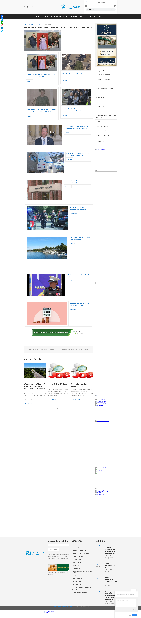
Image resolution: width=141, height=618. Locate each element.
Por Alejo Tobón (89, 340)
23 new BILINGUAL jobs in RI (111, 565)
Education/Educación (104, 83)
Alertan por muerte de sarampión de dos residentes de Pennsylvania (111, 595)
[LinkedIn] (1, 28)
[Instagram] (32, 7)
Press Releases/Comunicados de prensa (106, 116)
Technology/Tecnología (105, 146)
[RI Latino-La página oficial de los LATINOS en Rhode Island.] (70, 6)
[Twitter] (30, 7)
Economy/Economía (103, 79)
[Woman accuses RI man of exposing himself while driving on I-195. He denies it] (35, 370)
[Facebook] (27, 7)
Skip (130, 615)
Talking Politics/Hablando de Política (106, 140)
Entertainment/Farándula (106, 88)
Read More (29, 81)
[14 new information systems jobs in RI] (82, 370)
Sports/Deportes (103, 135)
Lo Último (39, 24)
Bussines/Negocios (103, 74)
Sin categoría (102, 130)
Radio (99, 121)
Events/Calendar (29, 24)
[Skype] (1, 31)
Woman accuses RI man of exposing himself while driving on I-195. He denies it (111, 549)
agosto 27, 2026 (29, 380)
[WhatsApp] (1, 22)
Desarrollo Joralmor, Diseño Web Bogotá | (62, 606)
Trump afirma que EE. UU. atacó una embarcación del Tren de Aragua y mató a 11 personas (41, 349)
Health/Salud (101, 97)
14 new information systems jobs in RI (111, 579)
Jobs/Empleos (101, 102)
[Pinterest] (1, 25)
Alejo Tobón (109, 555)
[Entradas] (58, 349)
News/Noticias (102, 111)
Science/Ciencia (102, 126)
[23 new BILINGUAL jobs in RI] (59, 370)
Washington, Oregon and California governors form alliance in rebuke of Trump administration (76, 349)
